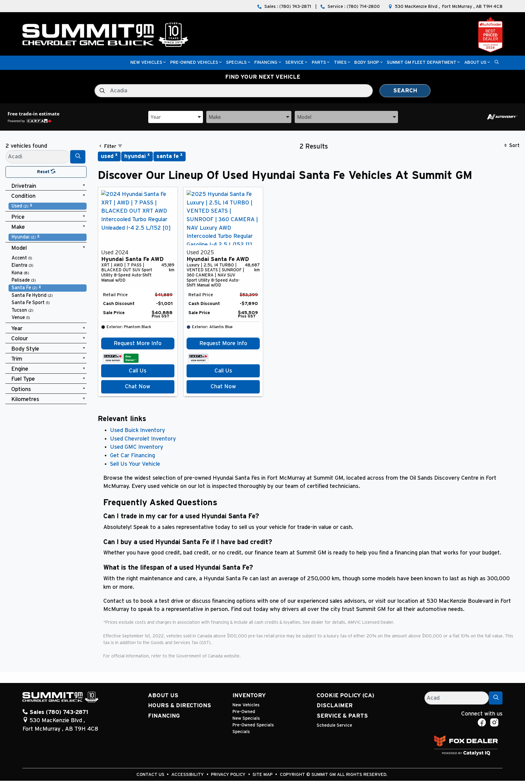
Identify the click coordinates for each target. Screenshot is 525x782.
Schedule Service (334, 725)
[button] (146, 63)
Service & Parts (342, 716)
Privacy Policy (229, 774)
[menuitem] (48, 206)
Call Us (137, 371)
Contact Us (151, 774)
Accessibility (188, 774)
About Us (163, 695)
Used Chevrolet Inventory (143, 439)
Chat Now (137, 386)
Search (405, 91)
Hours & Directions (179, 705)
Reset (44, 172)
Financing (164, 716)
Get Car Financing (132, 455)
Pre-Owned (243, 711)
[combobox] (175, 116)
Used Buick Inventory (137, 430)
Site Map (263, 774)
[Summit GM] (105, 34)
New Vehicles (245, 705)
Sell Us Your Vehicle (135, 464)
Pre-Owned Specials (253, 725)
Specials (241, 731)
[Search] (77, 156)
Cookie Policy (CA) (345, 695)
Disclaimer (335, 705)
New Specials (246, 718)
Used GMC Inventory (136, 447)
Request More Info (138, 343)
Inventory (249, 695)
